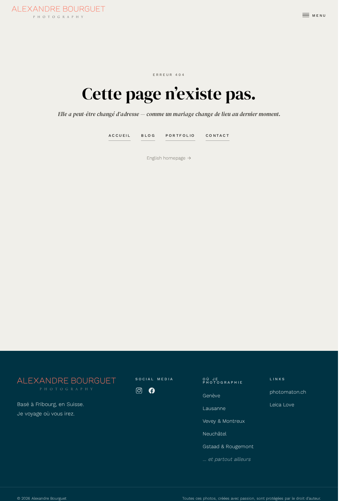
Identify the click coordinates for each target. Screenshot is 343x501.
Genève (211, 396)
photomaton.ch (288, 392)
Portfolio (180, 135)
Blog (148, 135)
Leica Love (282, 405)
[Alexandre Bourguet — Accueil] (58, 12)
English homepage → (169, 158)
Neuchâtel (214, 434)
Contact (218, 135)
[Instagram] (139, 390)
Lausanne (214, 408)
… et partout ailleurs (227, 459)
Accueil (120, 135)
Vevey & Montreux (224, 421)
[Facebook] (151, 390)
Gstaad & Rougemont (228, 446)
